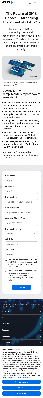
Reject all (22, 387)
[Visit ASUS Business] (9, 302)
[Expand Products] (40, 324)
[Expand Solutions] (40, 330)
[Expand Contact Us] (40, 342)
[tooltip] (22, 229)
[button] (30, 2)
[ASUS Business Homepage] (7, 3)
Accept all (21, 393)
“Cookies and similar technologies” (19, 377)
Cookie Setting (21, 382)
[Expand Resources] (40, 336)
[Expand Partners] (40, 318)
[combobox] (21, 233)
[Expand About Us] (40, 311)
